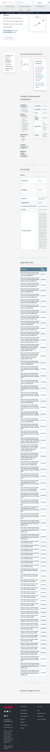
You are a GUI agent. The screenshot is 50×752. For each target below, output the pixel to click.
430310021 (43, 440)
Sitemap (5, 745)
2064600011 (43, 604)
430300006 (43, 301)
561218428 (43, 588)
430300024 (43, 652)
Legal (38, 710)
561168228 (43, 542)
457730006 (43, 529)
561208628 (43, 580)
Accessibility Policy (41, 713)
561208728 (43, 584)
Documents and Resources (9, 56)
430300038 (43, 340)
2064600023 (43, 624)
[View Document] (24, 64)
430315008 (43, 495)
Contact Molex (23, 710)
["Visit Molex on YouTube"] (7, 711)
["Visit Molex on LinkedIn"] (5, 711)
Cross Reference (24, 716)
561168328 (43, 546)
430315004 (43, 469)
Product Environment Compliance (8, 60)
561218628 (43, 596)
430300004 (43, 290)
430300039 (43, 347)
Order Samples (23, 725)
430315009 (43, 502)
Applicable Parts (9, 66)
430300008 (43, 312)
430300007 (43, 306)
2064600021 (43, 616)
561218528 (43, 592)
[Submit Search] (33, 2)
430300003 (43, 285)
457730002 (43, 665)
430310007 (43, 401)
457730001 (43, 516)
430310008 (43, 407)
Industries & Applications (25, 6)
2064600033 (43, 636)
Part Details (8, 64)
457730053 (43, 536)
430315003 (43, 463)
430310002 (43, 369)
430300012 (43, 333)
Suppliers (22, 722)
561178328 (43, 554)
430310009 (43, 414)
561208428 (43, 570)
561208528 (43, 576)
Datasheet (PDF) (21, 64)
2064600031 (43, 628)
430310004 (43, 382)
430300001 (43, 274)
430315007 (43, 489)
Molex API (22, 719)
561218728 (43, 600)
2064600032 (43, 632)
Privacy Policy (40, 716)
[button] (43, 20)
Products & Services (9, 6)
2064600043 (43, 648)
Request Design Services (9, 69)
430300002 (43, 279)
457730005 (43, 672)
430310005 (43, 388)
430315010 (43, 509)
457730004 (43, 658)
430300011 (43, 328)
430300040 (43, 355)
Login (39, 3)
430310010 (43, 420)
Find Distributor (24, 713)
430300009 (43, 317)
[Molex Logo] (7, 2)
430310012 (43, 433)
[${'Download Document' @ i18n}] (27, 64)
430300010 (43, 323)
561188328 (43, 562)
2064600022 (43, 620)
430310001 (43, 362)
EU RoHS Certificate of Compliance (24, 146)
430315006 (43, 483)
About (28, 10)
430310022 (43, 448)
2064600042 (43, 644)
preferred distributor (40, 76)
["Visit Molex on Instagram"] (7, 716)
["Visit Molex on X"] (10, 711)
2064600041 (43, 640)
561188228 (43, 558)
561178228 (43, 550)
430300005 (43, 295)
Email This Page (8, 38)
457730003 (43, 523)
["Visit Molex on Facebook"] (5, 716)
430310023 (43, 456)
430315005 (43, 476)
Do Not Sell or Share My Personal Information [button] (8, 747)
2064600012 (43, 608)
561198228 (43, 565)
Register (39, 2)
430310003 (43, 375)
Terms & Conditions (41, 719)
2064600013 (43, 612)
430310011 (43, 426)
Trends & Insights (40, 6)
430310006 (43, 395)
